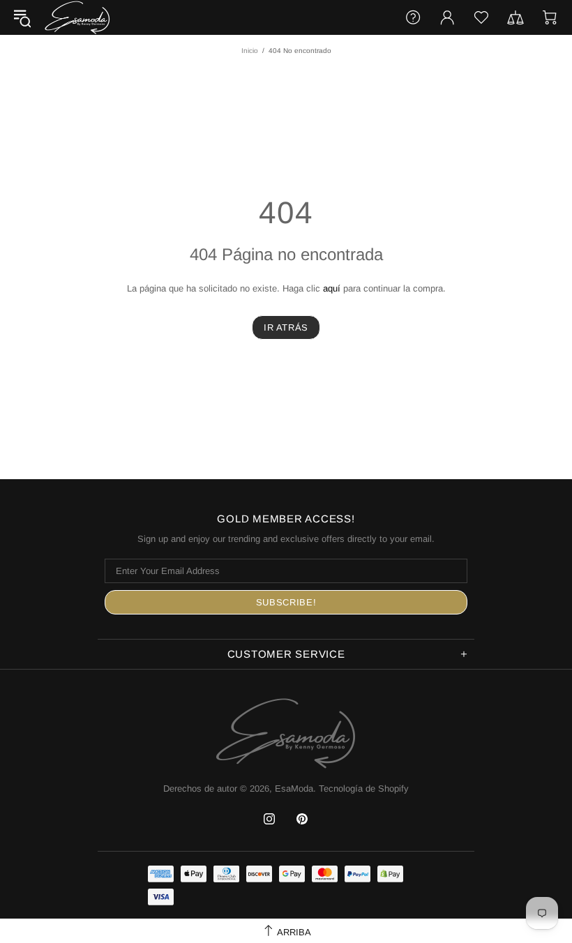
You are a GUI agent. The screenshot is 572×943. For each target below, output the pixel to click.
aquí (331, 288)
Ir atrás (286, 327)
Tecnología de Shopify (364, 788)
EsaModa (77, 17)
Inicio (249, 50)
